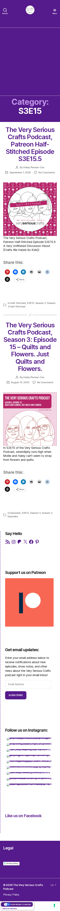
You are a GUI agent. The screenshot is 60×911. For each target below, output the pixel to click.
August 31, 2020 (20, 382)
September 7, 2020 (20, 172)
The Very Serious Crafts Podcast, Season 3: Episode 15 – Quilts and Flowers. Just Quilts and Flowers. (30, 347)
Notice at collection (10, 908)
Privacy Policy (12, 863)
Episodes (15, 512)
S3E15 (30, 303)
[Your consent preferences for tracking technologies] (54, 905)
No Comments (47, 172)
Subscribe (16, 695)
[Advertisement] (30, 61)
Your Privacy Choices (20, 904)
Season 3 (40, 303)
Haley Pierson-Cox (33, 167)
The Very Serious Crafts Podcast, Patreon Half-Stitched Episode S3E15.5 (30, 144)
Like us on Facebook (23, 815)
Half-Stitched (18, 303)
